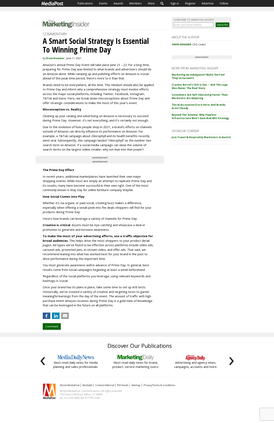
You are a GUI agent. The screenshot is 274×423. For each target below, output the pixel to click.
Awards (118, 3)
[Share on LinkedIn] (56, 316)
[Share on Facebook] (46, 316)
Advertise (208, 3)
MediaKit (87, 385)
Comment (51, 326)
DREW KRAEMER (181, 44)
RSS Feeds (122, 385)
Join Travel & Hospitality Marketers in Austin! (201, 137)
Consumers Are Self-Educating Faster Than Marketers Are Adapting (200, 96)
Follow (224, 3)
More (151, 3)
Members (135, 3)
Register (190, 3)
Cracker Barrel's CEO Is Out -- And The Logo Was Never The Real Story (200, 86)
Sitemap (136, 385)
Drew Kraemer (55, 58)
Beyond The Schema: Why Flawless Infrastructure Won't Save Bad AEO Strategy (200, 116)
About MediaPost (69, 385)
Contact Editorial (104, 385)
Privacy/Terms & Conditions (159, 385)
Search (162, 3)
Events (103, 3)
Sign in (174, 3)
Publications (85, 3)
